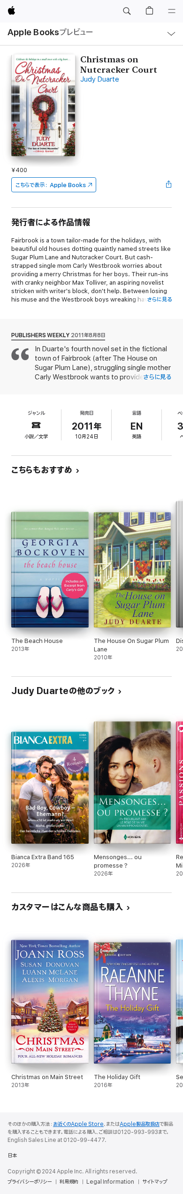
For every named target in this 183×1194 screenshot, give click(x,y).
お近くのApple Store (78, 1124)
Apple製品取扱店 (140, 1124)
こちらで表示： (50, 185)
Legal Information (110, 1182)
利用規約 (69, 1182)
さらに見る (159, 299)
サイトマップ (154, 1182)
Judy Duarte (99, 79)
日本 (12, 1155)
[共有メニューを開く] (169, 184)
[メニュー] (171, 11)
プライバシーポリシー (30, 1182)
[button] (126, 11)
